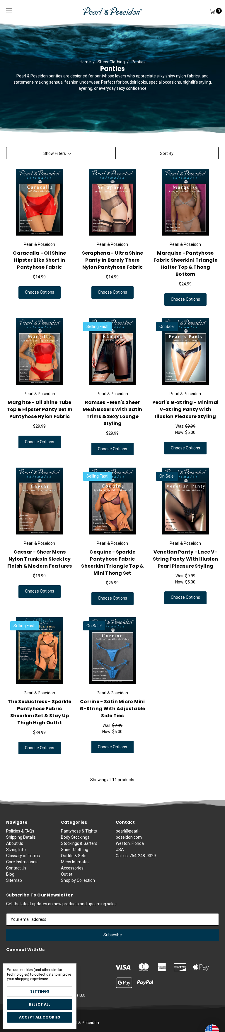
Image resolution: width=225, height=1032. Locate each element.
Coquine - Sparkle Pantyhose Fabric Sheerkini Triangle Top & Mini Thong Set (112, 562)
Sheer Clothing (74, 849)
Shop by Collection (78, 880)
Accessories (72, 868)
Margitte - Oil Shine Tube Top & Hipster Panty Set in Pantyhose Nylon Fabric (40, 409)
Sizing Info (16, 849)
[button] (57, 153)
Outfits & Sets (73, 855)
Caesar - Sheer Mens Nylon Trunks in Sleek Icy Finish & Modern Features (39, 559)
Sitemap (14, 880)
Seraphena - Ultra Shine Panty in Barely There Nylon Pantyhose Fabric (112, 260)
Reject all (39, 1004)
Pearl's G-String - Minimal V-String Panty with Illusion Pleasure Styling (185, 409)
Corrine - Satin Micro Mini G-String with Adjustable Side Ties (112, 708)
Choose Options (39, 292)
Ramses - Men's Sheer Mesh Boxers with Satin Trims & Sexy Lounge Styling (112, 413)
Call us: (136, 855)
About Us (14, 843)
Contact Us (16, 868)
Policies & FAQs (20, 831)
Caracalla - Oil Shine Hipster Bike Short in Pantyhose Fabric (39, 260)
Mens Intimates (75, 862)
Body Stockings (75, 837)
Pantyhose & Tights (79, 831)
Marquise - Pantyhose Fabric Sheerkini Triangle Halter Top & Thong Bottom (185, 264)
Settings (39, 991)
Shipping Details (21, 837)
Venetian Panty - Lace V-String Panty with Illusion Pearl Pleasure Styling (185, 559)
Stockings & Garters (79, 843)
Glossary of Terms (23, 855)
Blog (10, 874)
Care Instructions (22, 862)
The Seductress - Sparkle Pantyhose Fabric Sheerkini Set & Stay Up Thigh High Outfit (39, 712)
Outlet (66, 874)
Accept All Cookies (39, 1017)
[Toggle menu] (9, 11)
